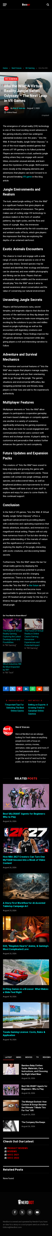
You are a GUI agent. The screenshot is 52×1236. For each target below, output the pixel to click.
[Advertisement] (26, 38)
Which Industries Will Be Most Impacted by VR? (12, 667)
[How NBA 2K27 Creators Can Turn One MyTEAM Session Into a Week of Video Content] (26, 840)
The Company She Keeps (33, 1122)
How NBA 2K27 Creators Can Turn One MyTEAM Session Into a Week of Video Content (24, 860)
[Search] (47, 4)
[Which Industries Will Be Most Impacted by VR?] (12, 657)
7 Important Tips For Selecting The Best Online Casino (14, 708)
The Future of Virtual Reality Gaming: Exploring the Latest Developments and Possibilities (12, 636)
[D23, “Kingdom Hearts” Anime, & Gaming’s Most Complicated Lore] (26, 929)
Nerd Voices (19, 108)
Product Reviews (17, 1148)
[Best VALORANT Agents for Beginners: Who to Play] (26, 797)
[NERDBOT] (26, 5)
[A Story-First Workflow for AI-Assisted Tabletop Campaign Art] (26, 886)
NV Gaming (11, 79)
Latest (8, 1057)
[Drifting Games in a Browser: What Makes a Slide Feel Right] (26, 972)
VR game (27, 176)
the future (34, 585)
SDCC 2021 (13, 1154)
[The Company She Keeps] (11, 1125)
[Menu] (5, 4)
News (18, 1057)
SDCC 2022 (13, 1158)
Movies (28, 1057)
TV (37, 1057)
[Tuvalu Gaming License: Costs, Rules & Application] (26, 1015)
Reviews (12, 1151)
